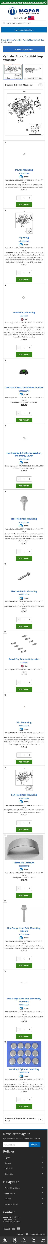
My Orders (9, 1168)
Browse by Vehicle (11, 1204)
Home (3, 40)
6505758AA (24, 725)
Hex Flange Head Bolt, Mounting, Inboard (24, 929)
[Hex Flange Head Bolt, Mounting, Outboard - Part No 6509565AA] (24, 983)
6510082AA (24, 241)
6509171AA (24, 522)
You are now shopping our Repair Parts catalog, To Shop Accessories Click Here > (21, 2)
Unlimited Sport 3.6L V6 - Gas (33, 40)
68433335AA (24, 391)
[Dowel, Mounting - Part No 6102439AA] (24, 154)
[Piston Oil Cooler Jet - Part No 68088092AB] (24, 847)
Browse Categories (23, 49)
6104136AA (24, 798)
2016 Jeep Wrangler (14, 40)
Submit (35, 1144)
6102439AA (24, 173)
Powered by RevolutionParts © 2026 (31, 1234)
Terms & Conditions (12, 1188)
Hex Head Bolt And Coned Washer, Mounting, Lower (24, 454)
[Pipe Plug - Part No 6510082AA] (24, 222)
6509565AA (24, 1005)
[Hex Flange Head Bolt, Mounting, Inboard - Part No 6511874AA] (24, 912)
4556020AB (24, 1072)
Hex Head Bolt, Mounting (24, 518)
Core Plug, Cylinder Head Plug (24, 1069)
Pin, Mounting (24, 722)
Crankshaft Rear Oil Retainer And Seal (24, 387)
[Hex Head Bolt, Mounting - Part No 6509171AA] (24, 503)
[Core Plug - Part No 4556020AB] (24, 1054)
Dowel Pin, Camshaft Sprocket (24, 659)
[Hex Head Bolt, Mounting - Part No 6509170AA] (24, 576)
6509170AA (24, 594)
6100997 (24, 662)
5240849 (24, 316)
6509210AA (24, 459)
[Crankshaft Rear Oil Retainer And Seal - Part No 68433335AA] (24, 372)
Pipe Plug (24, 237)
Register (8, 1163)
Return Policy (10, 1193)
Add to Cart (24, 205)
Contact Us (9, 1174)
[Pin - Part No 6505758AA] (24, 707)
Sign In (7, 1157)
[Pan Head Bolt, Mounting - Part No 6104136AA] (24, 779)
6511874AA (24, 934)
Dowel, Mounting (24, 169)
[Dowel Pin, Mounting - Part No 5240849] (24, 297)
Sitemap (8, 1199)
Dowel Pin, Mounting (24, 312)
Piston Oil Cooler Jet (24, 862)
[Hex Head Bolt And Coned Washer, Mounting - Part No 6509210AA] (24, 437)
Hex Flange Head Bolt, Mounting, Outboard (24, 1000)
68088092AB (24, 866)
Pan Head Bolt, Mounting (24, 794)
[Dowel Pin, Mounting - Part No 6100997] (24, 643)
